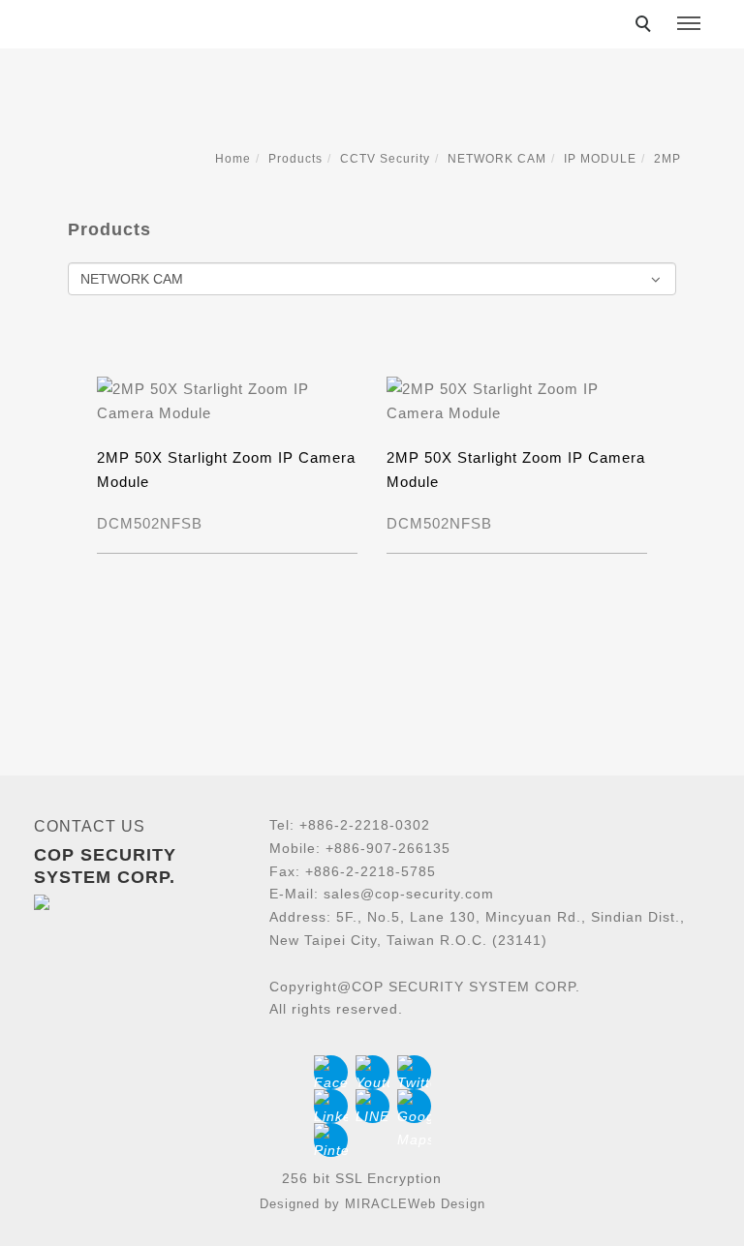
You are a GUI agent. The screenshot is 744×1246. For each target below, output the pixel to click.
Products (295, 159)
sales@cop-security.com (409, 893)
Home (233, 159)
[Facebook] (331, 1072)
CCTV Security (385, 159)
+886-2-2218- (344, 825)
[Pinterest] (331, 1140)
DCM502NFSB (149, 523)
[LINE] (372, 1106)
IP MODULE (600, 159)
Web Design (446, 1204)
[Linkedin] (331, 1106)
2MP (667, 159)
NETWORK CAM (497, 159)
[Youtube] (372, 1072)
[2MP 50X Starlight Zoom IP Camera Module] (227, 399)
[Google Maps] (414, 1106)
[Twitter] (414, 1072)
